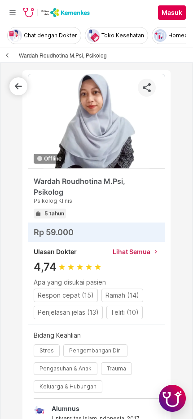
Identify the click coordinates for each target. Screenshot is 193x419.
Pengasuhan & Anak (65, 368)
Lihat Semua (136, 251)
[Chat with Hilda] (172, 398)
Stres (46, 350)
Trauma (116, 368)
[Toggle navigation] (12, 12)
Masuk (172, 12)
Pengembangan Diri (95, 350)
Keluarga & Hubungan (67, 386)
